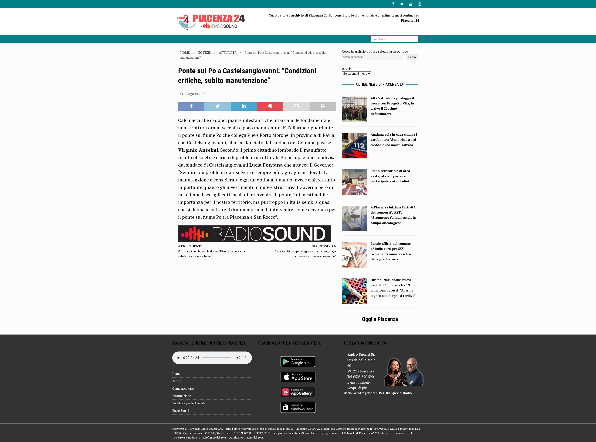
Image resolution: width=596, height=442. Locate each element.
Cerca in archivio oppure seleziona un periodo (375, 51)
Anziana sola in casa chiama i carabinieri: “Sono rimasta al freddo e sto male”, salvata (394, 139)
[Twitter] (402, 4)
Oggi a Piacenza (380, 319)
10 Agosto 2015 (194, 94)
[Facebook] (393, 4)
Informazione (181, 396)
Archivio (177, 381)
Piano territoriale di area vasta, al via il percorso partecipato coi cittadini (390, 175)
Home (176, 374)
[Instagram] (420, 4)
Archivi (347, 68)
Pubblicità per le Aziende (188, 403)
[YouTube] (411, 4)
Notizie (204, 52)
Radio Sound (180, 411)
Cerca (412, 57)
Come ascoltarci (183, 388)
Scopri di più (357, 387)
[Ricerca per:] (394, 38)
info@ (365, 382)
